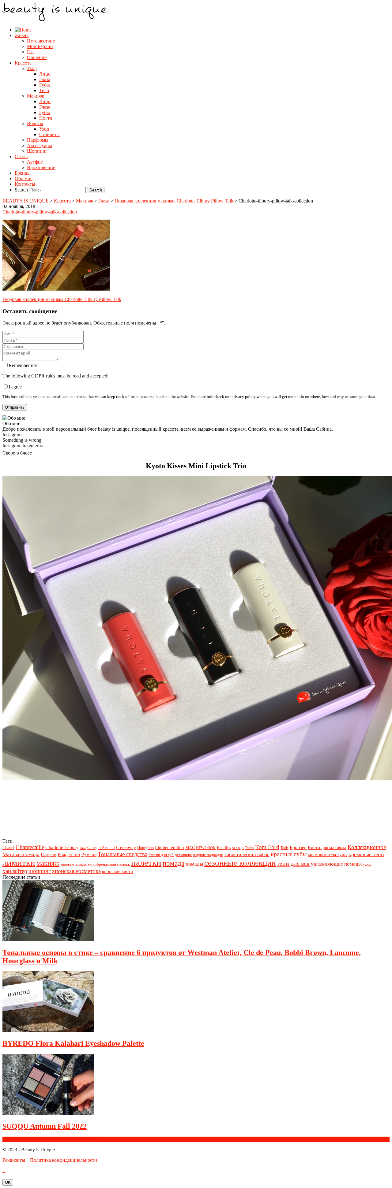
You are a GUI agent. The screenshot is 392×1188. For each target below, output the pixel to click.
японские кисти (117, 871)
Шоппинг (37, 151)
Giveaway (126, 847)
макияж (47, 863)
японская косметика (76, 871)
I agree (15, 386)
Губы (44, 84)
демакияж (183, 854)
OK (8, 1182)
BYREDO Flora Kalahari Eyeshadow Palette (73, 1043)
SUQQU (238, 848)
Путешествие (41, 40)
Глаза (44, 79)
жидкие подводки (208, 854)
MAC (190, 847)
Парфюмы (37, 140)
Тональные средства (122, 854)
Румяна (88, 854)
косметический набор (247, 854)
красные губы (289, 854)
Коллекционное (367, 847)
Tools (284, 848)
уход (367, 864)
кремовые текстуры (327, 854)
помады (194, 864)
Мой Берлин (40, 46)
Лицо (45, 73)
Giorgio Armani (101, 847)
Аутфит (35, 162)
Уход (32, 68)
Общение (37, 57)
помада (173, 863)
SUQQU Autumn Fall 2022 (44, 1126)
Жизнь (21, 35)
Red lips (224, 847)
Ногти (45, 118)
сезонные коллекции (240, 862)
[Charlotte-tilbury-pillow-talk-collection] (56, 288)
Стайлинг (49, 134)
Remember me (23, 365)
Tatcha (249, 848)
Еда (31, 51)
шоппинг (39, 871)
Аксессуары (39, 145)
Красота (23, 62)
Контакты (25, 184)
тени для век (293, 863)
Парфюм (48, 854)
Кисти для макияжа (327, 847)
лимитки (18, 862)
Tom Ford (267, 847)
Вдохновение (41, 167)
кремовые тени (366, 854)
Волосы (35, 123)
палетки (146, 862)
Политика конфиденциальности (63, 1160)
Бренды (23, 173)
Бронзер (298, 847)
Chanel (8, 847)
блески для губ (161, 854)
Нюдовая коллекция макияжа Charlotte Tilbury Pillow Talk (61, 299)
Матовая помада (21, 854)
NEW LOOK (206, 848)
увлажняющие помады (336, 864)
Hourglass (145, 847)
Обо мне (23, 178)
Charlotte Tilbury (61, 847)
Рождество (69, 854)
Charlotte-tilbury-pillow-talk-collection (39, 211)
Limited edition (169, 847)
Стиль (21, 156)
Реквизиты (13, 1160)
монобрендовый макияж (109, 864)
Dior (83, 848)
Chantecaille (30, 847)
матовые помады (74, 864)
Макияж (35, 95)
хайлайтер (14, 871)
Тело (44, 90)
